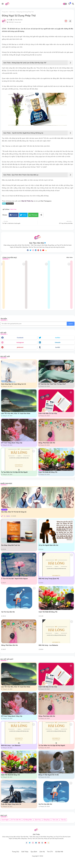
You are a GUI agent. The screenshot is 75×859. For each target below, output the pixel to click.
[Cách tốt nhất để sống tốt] (56, 598)
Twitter (24, 215)
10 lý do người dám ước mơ (48, 545)
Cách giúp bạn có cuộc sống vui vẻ (13, 384)
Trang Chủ (15, 852)
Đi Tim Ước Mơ (16, 820)
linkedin (57, 342)
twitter (57, 338)
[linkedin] (35, 250)
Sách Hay (12, 12)
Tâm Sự (63, 820)
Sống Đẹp (46, 820)
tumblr (57, 347)
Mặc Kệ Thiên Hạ (27, 201)
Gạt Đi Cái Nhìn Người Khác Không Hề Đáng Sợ (27, 133)
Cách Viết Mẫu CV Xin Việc (48, 413)
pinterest (20, 347)
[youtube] (43, 250)
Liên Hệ (42, 852)
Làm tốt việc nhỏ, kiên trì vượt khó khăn (15, 413)
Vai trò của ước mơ (8, 612)
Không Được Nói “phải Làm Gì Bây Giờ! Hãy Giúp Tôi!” (29, 63)
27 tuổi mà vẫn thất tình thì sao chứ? (52, 384)
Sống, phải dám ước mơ (47, 443)
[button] (65, 4)
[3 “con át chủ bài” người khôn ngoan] (18, 565)
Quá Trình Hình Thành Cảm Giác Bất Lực (25, 175)
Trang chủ (5, 12)
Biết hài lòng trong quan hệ (49, 578)
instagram (20, 342)
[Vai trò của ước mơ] (18, 598)
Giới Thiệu (24, 852)
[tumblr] (40, 250)
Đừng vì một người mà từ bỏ (49, 775)
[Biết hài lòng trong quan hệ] (56, 565)
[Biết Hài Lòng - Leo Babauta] (56, 631)
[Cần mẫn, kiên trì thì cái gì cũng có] (37, 497)
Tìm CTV (50, 852)
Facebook (14, 215)
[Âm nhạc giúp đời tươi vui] (18, 531)
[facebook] (28, 250)
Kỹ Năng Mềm (27, 820)
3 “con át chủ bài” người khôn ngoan (14, 578)
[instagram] (33, 250)
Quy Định (34, 852)
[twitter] (30, 250)
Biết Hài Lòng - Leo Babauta (48, 645)
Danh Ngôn (5, 820)
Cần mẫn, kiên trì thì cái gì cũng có (13, 512)
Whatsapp (34, 215)
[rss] (46, 250)
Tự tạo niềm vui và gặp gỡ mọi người (14, 472)
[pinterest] (38, 250)
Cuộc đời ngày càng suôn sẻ (11, 804)
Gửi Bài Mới (59, 852)
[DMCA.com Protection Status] (8, 204)
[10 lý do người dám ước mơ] (56, 531)
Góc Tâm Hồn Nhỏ (36, 243)
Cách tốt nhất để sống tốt (48, 472)
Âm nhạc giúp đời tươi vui (10, 545)
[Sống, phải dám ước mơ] (18, 631)
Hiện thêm (69, 257)
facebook (20, 338)
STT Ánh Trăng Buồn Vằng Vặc (11, 443)
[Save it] (66, 21)
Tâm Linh (55, 820)
